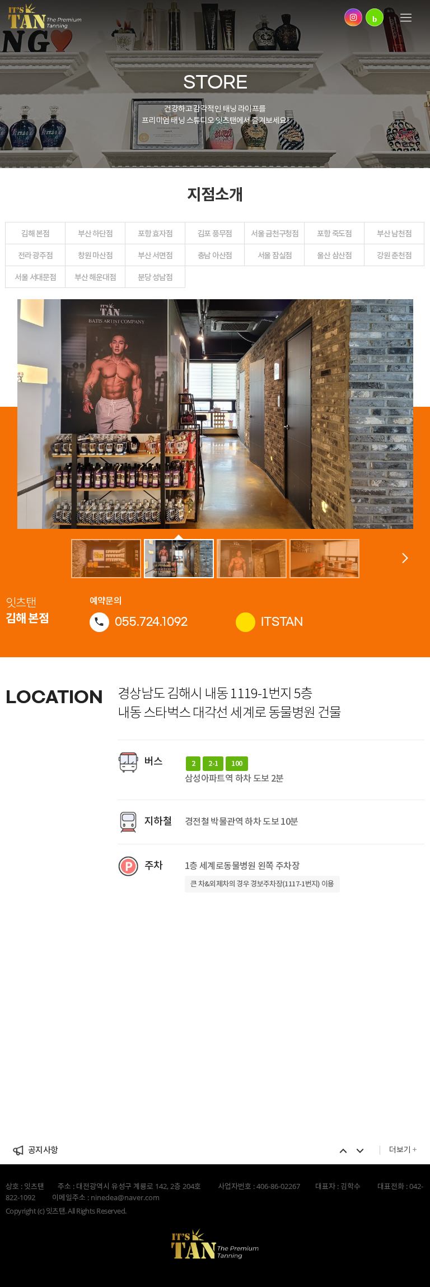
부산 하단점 (95, 233)
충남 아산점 (215, 255)
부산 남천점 (394, 233)
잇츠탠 (44, 16)
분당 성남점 (155, 277)
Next (360, 1150)
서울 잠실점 (275, 255)
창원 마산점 (95, 255)
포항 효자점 (155, 233)
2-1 (213, 763)
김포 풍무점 (215, 233)
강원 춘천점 (394, 255)
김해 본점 (35, 233)
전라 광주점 (35, 255)
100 (236, 763)
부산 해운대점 (94, 277)
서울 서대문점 (35, 277)
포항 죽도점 (334, 233)
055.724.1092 (151, 621)
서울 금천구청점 (274, 233)
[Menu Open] (407, 18)
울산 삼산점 (334, 255)
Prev (343, 1150)
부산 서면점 (155, 255)
